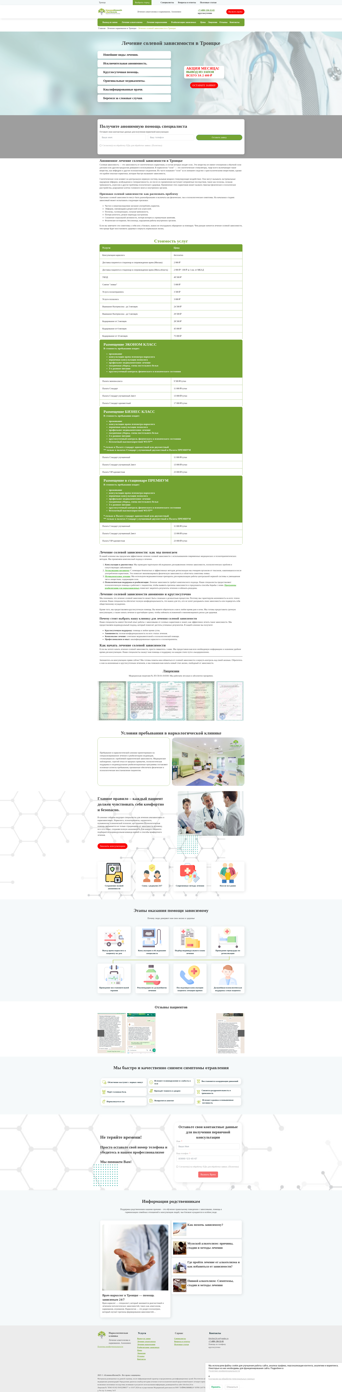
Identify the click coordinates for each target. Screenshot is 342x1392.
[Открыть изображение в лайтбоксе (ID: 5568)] (171, 1033)
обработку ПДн (123, 145)
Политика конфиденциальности (110, 1347)
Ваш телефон (182, 1153)
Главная (101, 28)
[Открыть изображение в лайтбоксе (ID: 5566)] (230, 1033)
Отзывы (223, 22)
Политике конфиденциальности (224, 1371)
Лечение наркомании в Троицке (121, 28)
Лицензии (212, 22)
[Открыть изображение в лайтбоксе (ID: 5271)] (141, 1033)
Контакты (235, 22)
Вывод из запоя (109, 22)
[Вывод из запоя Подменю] (118, 22)
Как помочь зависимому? (205, 1224)
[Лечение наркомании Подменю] (168, 22)
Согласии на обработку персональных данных (232, 1379)
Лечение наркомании (157, 22)
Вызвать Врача (208, 1174)
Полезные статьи (208, 2)
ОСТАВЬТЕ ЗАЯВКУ (204, 85)
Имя (178, 1141)
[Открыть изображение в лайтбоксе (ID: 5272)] (112, 1033)
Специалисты (167, 2)
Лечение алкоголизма (132, 22)
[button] (175, 761)
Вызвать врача (235, 12)
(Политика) (157, 145)
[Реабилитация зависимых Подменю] (197, 22)
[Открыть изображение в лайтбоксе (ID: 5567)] (200, 1033)
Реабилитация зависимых (183, 22)
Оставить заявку (219, 137)
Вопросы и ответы (187, 2)
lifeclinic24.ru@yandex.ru (218, 1338)
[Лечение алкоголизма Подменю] (143, 22)
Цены (203, 22)
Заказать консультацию (112, 846)
